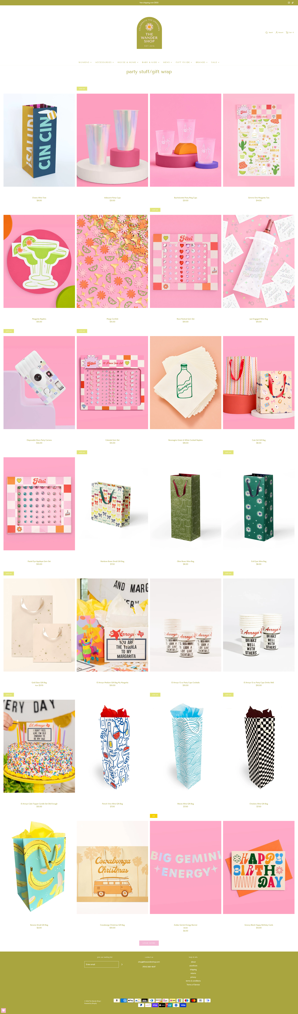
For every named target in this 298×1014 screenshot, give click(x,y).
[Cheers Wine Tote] (39, 140)
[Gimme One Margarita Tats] (259, 140)
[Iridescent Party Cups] (112, 140)
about (193, 962)
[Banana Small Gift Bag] (39, 867)
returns (193, 973)
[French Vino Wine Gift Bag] (112, 746)
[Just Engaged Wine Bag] (259, 261)
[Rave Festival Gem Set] (185, 261)
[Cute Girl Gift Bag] (259, 382)
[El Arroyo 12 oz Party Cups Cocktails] (185, 625)
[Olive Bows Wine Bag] (185, 503)
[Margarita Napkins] (39, 261)
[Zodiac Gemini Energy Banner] (185, 867)
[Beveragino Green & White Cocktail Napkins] (185, 382)
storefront (193, 966)
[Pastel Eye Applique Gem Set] (39, 503)
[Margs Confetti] (112, 261)
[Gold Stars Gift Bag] (39, 625)
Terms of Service (193, 985)
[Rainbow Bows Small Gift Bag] (112, 503)
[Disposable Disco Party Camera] (39, 382)
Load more (149, 943)
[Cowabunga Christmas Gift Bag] (112, 867)
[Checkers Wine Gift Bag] (259, 746)
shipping (193, 969)
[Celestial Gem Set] (112, 382)
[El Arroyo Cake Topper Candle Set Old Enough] (39, 746)
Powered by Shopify (90, 1003)
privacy (193, 977)
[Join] (122, 964)
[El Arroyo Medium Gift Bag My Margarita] (112, 625)
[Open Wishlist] (3, 1010)
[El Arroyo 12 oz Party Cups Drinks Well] (259, 625)
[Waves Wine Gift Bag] (185, 746)
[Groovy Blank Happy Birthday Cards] (259, 867)
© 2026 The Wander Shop (92, 1001)
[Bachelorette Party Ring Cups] (185, 140)
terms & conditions (193, 981)
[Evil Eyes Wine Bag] (259, 503)
